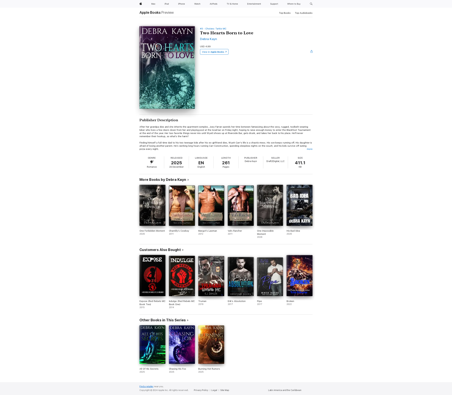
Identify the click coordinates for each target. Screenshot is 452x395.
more (310, 149)
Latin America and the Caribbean (284, 390)
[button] (311, 4)
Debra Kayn (208, 39)
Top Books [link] (285, 13)
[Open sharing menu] (311, 51)
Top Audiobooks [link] (304, 13)
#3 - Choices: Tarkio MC (213, 28)
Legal (214, 390)
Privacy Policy (201, 390)
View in (213, 52)
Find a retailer (146, 386)
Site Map (224, 390)
